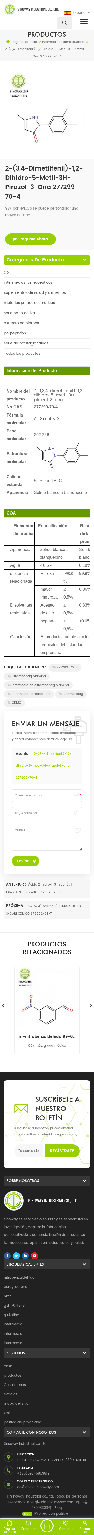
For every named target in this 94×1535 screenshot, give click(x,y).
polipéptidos (15, 333)
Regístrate (62, 1151)
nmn (7, 1296)
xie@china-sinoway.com (38, 1487)
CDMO (16, 702)
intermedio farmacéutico (31, 694)
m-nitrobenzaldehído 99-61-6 (47, 1037)
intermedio (13, 1324)
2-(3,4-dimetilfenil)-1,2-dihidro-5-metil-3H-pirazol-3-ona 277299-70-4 (44, 765)
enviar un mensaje (47, 1525)
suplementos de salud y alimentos (35, 293)
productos (12, 1375)
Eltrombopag (73, 694)
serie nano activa (19, 313)
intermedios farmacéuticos (28, 282)
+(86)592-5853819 (33, 1474)
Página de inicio (24, 42)
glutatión (11, 1315)
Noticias (10, 1394)
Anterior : (16, 884)
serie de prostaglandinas (26, 343)
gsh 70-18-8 (14, 1306)
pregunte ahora (33, 239)
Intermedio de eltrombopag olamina (40, 685)
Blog (58, 1508)
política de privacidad (23, 1422)
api (6, 272)
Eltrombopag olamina (29, 676)
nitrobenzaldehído (19, 1277)
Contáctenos (15, 1385)
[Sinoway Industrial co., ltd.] (24, 9)
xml (7, 1413)
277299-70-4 (67, 667)
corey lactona (15, 1287)
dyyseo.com (64, 1502)
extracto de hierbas (21, 323)
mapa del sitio (16, 1404)
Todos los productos (22, 353)
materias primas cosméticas (29, 303)
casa (8, 1366)
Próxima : (16, 906)
